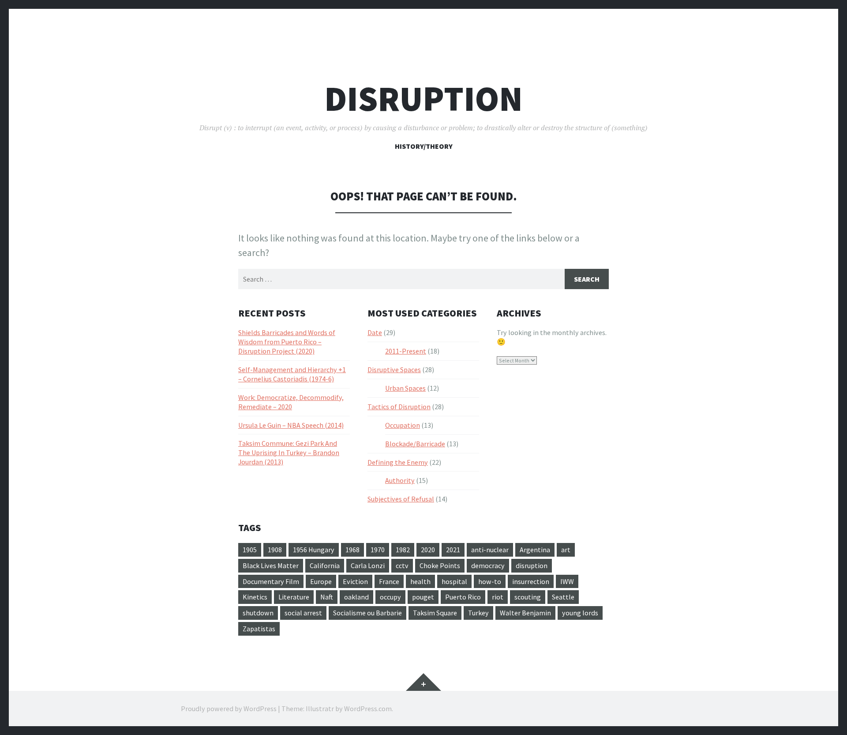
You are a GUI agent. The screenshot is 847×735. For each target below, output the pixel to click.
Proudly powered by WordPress (229, 708)
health (420, 581)
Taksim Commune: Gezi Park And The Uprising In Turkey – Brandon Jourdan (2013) (288, 452)
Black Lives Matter (271, 565)
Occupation (402, 425)
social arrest (303, 612)
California (325, 565)
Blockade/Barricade (415, 443)
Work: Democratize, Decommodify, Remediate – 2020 (291, 402)
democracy (488, 565)
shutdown (258, 612)
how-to (489, 581)
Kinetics (255, 596)
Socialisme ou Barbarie (367, 612)
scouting (527, 596)
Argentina (535, 549)
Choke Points (440, 565)
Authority (400, 480)
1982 (403, 549)
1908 (275, 549)
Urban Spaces (405, 388)
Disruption (423, 98)
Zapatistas (259, 628)
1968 (352, 549)
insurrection (530, 581)
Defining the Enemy (397, 462)
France (389, 581)
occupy (390, 596)
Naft (326, 596)
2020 (428, 549)
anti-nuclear (490, 549)
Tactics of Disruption (399, 406)
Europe (321, 581)
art (565, 549)
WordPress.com (368, 708)
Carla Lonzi (368, 565)
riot (497, 596)
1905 (250, 549)
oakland (356, 596)
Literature (293, 596)
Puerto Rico (463, 596)
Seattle (563, 596)
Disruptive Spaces (394, 369)
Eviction (355, 581)
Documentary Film (271, 581)
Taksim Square (435, 612)
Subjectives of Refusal (400, 498)
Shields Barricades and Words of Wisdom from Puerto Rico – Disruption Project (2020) (286, 341)
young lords (580, 612)
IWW (567, 581)
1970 (378, 549)
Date (374, 332)
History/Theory (424, 146)
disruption (531, 565)
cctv (402, 565)
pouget (423, 596)
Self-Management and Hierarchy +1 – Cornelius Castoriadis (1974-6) (292, 374)
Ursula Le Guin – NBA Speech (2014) (291, 425)
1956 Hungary (313, 549)
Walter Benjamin (525, 612)
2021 (453, 549)
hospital (454, 581)
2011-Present (405, 351)
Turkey (478, 612)
